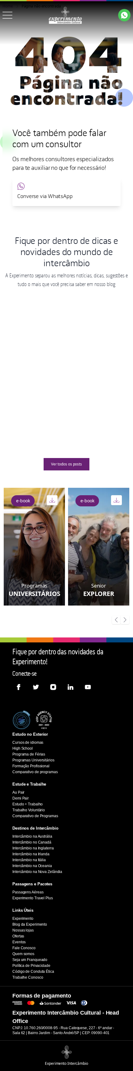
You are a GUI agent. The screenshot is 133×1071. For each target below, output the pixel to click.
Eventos (19, 942)
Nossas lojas (23, 930)
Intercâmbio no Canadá (31, 842)
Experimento (22, 918)
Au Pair (18, 792)
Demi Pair (20, 798)
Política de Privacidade (31, 965)
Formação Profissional (30, 766)
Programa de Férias (28, 754)
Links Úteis (22, 910)
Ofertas (18, 936)
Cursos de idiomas (27, 742)
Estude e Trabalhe (29, 784)
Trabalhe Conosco (27, 977)
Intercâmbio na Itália (29, 860)
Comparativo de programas (35, 772)
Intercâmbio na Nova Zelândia (37, 872)
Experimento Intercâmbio (66, 1063)
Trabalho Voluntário (28, 810)
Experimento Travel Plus (32, 898)
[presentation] (116, 620)
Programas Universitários (33, 760)
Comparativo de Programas (35, 816)
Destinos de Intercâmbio (35, 828)
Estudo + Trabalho (27, 804)
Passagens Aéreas (27, 892)
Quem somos (23, 954)
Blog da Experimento (29, 924)
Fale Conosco (24, 948)
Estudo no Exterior (30, 734)
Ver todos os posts (66, 464)
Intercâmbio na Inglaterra (33, 848)
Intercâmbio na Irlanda (30, 854)
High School (22, 748)
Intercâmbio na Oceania (32, 866)
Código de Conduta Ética (33, 971)
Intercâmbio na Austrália (32, 836)
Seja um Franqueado (29, 960)
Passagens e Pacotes (32, 884)
